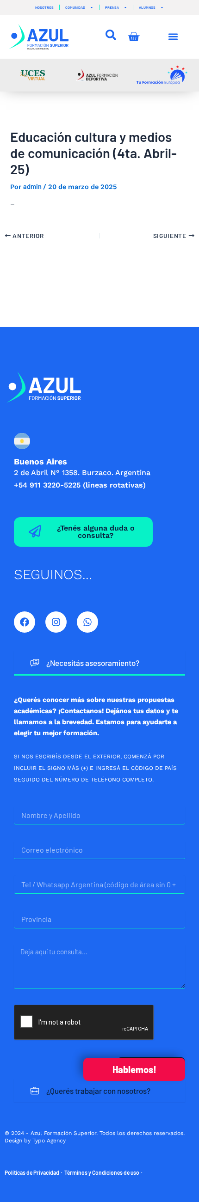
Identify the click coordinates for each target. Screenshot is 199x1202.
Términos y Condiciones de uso (101, 1172)
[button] (173, 36)
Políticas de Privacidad (32, 1172)
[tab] (99, 663)
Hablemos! (134, 1069)
